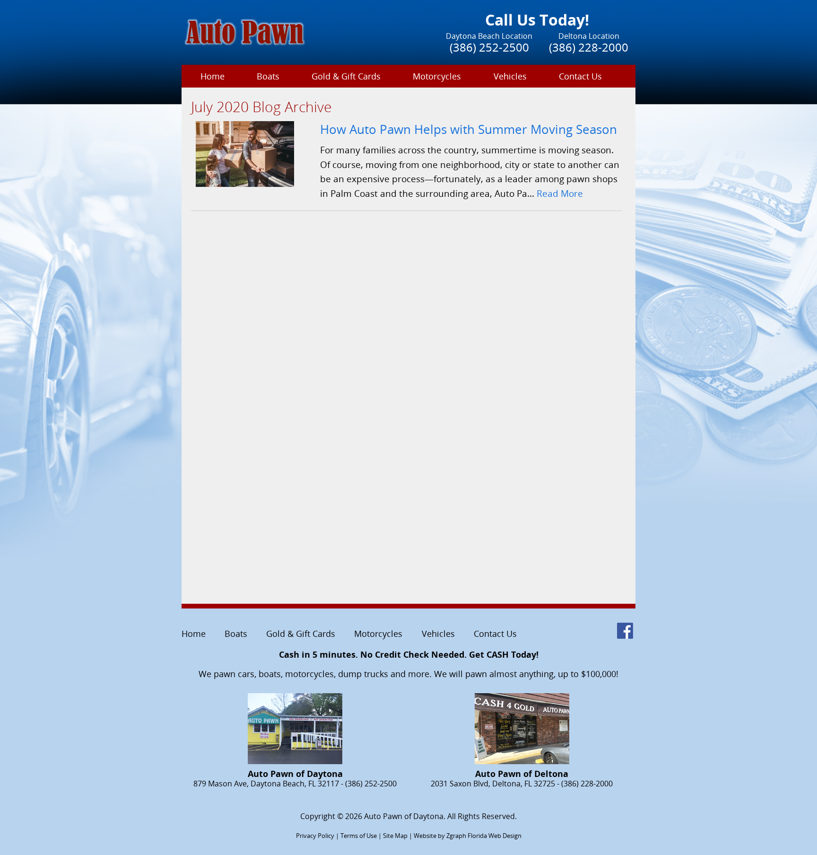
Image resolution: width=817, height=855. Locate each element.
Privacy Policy (315, 835)
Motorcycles (437, 76)
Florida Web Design (494, 835)
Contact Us (580, 76)
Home (212, 76)
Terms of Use (358, 835)
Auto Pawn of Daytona (403, 816)
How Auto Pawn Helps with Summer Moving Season (468, 129)
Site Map (395, 835)
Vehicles (510, 76)
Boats (268, 76)
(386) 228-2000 (588, 47)
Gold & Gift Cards (346, 76)
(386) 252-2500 (489, 47)
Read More (560, 193)
